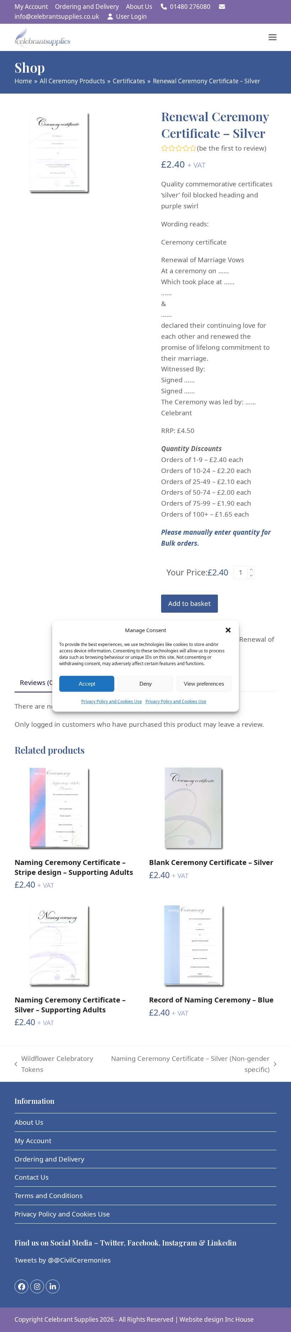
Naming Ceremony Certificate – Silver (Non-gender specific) (190, 1064)
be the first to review (231, 148)
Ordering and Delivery (49, 1158)
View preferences (204, 684)
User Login (131, 16)
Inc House (239, 1319)
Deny (145, 684)
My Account (33, 1140)
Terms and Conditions (49, 1195)
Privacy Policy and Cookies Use (111, 701)
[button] (228, 630)
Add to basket (189, 603)
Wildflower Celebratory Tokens (54, 1064)
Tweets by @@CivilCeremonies (63, 1259)
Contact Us (32, 1177)
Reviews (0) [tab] (37, 682)
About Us (29, 1122)
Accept (87, 684)
